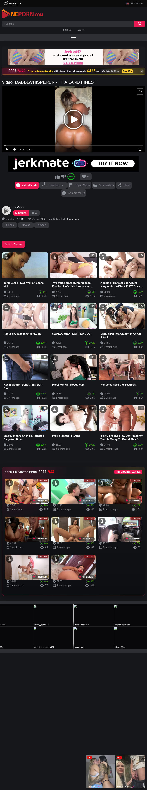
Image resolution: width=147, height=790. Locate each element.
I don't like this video (63, 176)
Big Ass (9, 225)
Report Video (82, 185)
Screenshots (106, 185)
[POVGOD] (6, 210)
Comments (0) (76, 192)
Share (126, 185)
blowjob (42, 225)
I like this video (57, 176)
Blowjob (26, 225)
